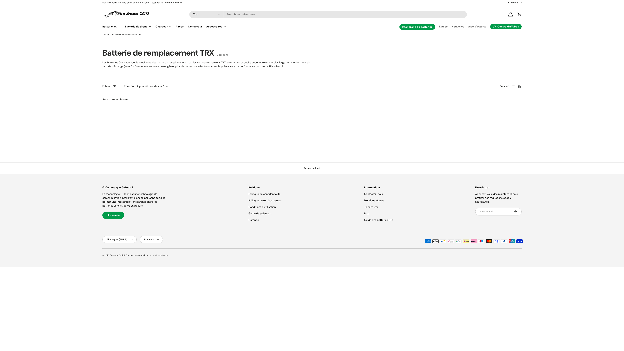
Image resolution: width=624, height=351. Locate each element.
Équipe (443, 26)
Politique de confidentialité (264, 194)
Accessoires (214, 26)
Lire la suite (113, 215)
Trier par (129, 86)
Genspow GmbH (117, 255)
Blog (366, 213)
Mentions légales (374, 200)
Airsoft (180, 26)
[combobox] (328, 14)
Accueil (105, 35)
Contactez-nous (374, 194)
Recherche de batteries (417, 27)
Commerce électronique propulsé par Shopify (147, 255)
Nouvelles (458, 26)
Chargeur (162, 26)
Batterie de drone (136, 26)
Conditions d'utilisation (262, 207)
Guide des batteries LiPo (378, 220)
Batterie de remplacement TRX (126, 35)
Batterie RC (109, 26)
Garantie (253, 220)
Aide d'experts (477, 26)
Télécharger (371, 207)
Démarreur (195, 26)
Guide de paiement (259, 213)
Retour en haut (312, 168)
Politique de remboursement (265, 200)
